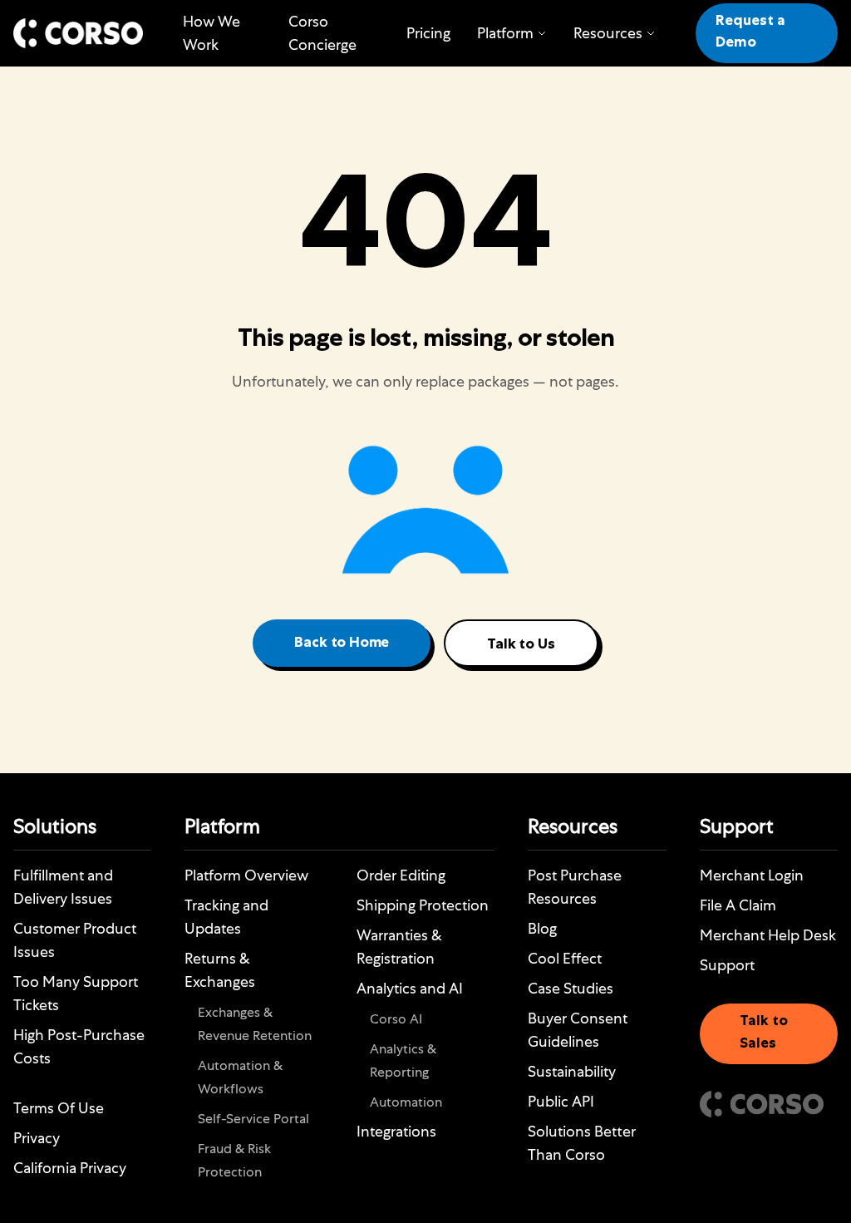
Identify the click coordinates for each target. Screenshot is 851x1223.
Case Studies (570, 988)
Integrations (396, 1131)
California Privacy (69, 1167)
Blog (542, 928)
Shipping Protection (423, 905)
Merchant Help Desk (768, 934)
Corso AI (396, 1019)
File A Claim (738, 905)
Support (727, 964)
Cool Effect (565, 958)
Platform (505, 32)
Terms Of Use (58, 1107)
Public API (561, 1101)
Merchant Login (752, 875)
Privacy (36, 1137)
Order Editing (401, 875)
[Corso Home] (78, 33)
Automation (406, 1102)
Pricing (428, 32)
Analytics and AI (410, 988)
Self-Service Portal (253, 1118)
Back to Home (341, 643)
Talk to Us (520, 645)
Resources (607, 32)
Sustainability (572, 1071)
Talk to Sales (764, 1033)
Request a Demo (750, 33)
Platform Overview (246, 875)
